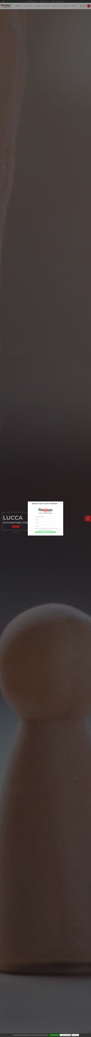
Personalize (75, 1035)
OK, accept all (54, 1035)
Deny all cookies (65, 1035)
